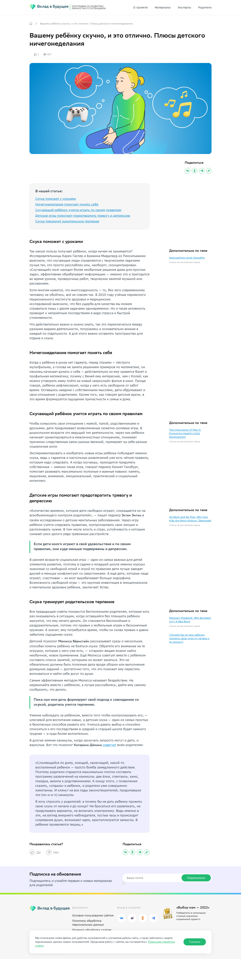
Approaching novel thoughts (187, 257)
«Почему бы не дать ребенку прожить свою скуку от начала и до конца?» (189, 638)
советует (109, 745)
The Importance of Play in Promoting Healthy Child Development (185, 433)
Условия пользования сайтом (93, 915)
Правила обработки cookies (92, 930)
